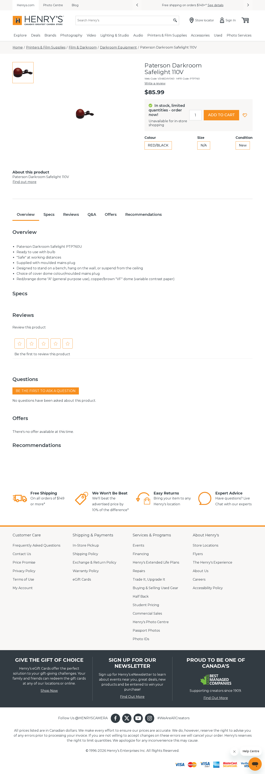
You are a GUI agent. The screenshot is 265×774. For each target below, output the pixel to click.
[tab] (23, 72)
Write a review (155, 83)
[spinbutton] (195, 115)
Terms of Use (23, 579)
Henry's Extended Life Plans (156, 562)
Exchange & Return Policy (94, 562)
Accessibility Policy (208, 588)
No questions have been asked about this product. (54, 401)
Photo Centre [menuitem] (53, 5)
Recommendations (143, 214)
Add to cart (221, 115)
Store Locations (205, 545)
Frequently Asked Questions (36, 545)
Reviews (71, 214)
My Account (23, 588)
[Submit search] (175, 20)
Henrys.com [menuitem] (25, 5)
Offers (111, 214)
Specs (48, 214)
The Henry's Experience (212, 562)
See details (215, 5)
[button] (137, 5)
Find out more (24, 182)
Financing (141, 554)
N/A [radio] (204, 145)
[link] (19, 499)
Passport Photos (146, 630)
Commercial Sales (147, 613)
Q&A (92, 214)
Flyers (198, 554)
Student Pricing (146, 605)
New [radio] (243, 145)
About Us (200, 571)
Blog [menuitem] (75, 5)
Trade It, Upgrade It (149, 579)
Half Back (141, 596)
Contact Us (22, 554)
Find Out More (132, 697)
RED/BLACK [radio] (158, 145)
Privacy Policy (24, 571)
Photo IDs (141, 639)
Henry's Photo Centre (151, 622)
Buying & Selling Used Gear (155, 588)
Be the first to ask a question (46, 391)
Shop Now (49, 691)
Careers (199, 579)
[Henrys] (38, 20)
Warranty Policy (86, 571)
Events (138, 545)
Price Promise (24, 562)
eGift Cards (82, 579)
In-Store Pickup (86, 545)
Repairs (139, 571)
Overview (26, 214)
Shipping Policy (85, 554)
